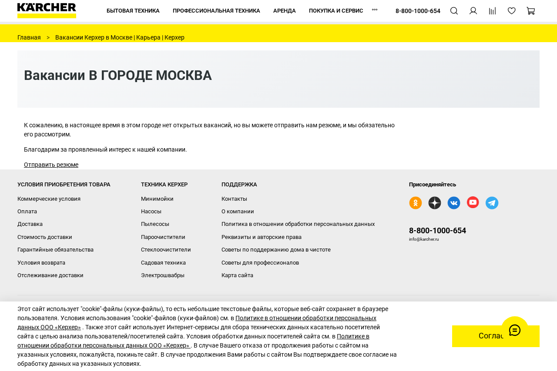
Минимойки (157, 198)
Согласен (496, 335)
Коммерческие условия (49, 198)
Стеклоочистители (166, 249)
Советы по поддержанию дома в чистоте (276, 249)
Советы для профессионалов (260, 262)
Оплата (27, 211)
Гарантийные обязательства (55, 249)
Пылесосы (155, 224)
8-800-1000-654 (437, 230)
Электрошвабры (163, 275)
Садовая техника (163, 262)
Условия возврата (41, 262)
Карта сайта (237, 275)
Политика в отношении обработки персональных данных (298, 224)
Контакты (234, 198)
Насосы (151, 211)
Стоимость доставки (44, 237)
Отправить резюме (51, 164)
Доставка (30, 224)
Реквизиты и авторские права (261, 237)
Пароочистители (163, 237)
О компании (237, 211)
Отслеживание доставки (50, 275)
